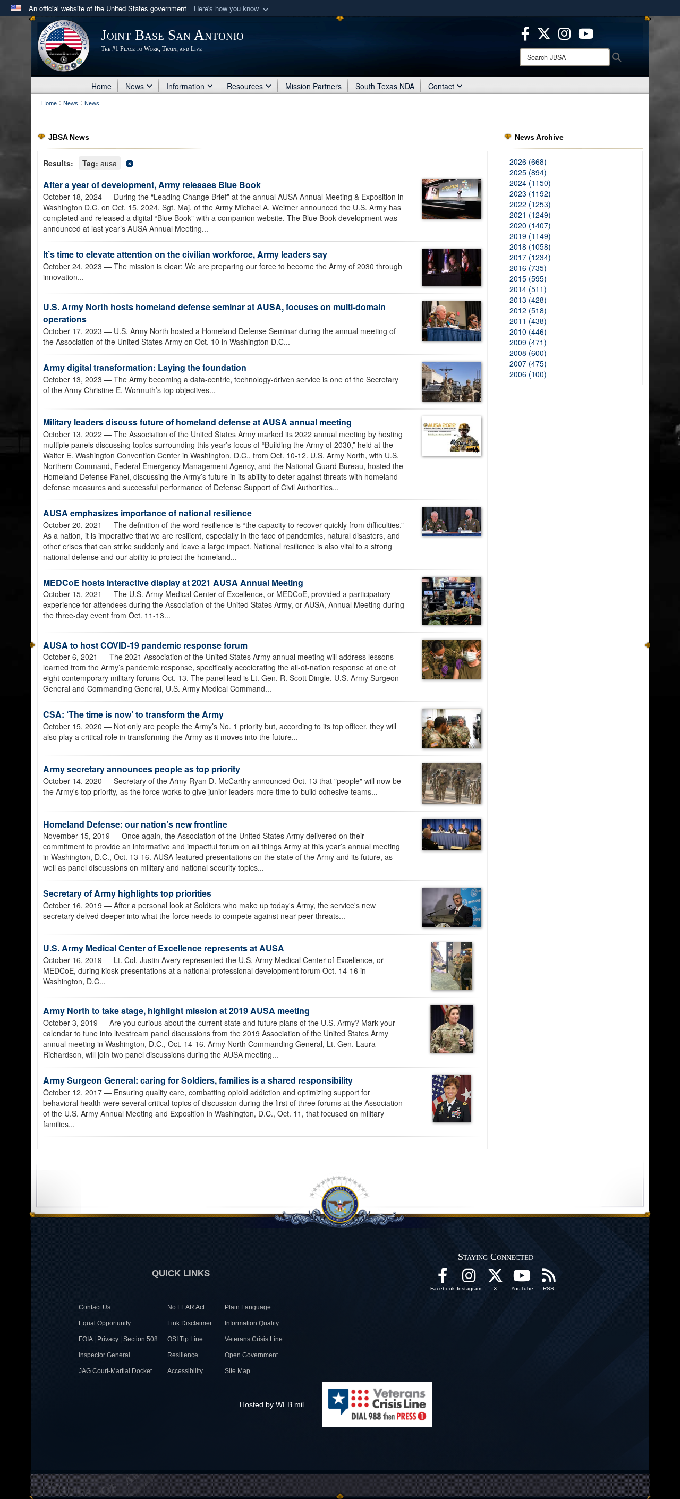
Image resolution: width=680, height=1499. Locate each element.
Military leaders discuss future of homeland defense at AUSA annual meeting (197, 422)
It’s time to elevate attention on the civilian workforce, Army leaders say (185, 254)
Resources (245, 86)
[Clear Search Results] (262, 162)
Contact (441, 86)
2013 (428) (528, 299)
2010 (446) (528, 331)
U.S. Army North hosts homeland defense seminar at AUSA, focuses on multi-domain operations (214, 313)
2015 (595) (528, 278)
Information (185, 86)
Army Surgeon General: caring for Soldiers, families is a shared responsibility (198, 1080)
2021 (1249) (530, 214)
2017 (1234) (530, 257)
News (134, 86)
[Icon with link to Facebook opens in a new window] (525, 32)
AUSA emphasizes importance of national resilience (147, 513)
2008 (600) (528, 352)
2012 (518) (528, 310)
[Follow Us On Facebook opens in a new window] (442, 1278)
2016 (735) (528, 267)
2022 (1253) (530, 204)
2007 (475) (528, 363)
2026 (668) (528, 161)
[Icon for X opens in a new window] (544, 32)
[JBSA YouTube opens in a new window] (585, 32)
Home (101, 86)
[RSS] (549, 1278)
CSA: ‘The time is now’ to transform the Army (133, 714)
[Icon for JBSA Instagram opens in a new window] (564, 32)
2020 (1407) (530, 225)
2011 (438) (528, 321)
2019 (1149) (530, 236)
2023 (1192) (530, 193)
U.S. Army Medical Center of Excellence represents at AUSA (163, 948)
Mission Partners (313, 86)
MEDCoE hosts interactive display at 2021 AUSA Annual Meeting (173, 582)
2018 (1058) (530, 246)
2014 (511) (528, 289)
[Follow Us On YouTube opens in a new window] (522, 1278)
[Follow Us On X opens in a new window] (495, 1278)
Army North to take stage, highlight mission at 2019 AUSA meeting (176, 1010)
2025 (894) (528, 172)
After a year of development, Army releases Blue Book (152, 184)
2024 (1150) (530, 182)
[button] (232, 8)
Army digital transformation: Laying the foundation (144, 367)
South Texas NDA (384, 86)
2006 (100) (528, 374)
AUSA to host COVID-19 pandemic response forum (145, 645)
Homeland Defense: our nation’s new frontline (135, 824)
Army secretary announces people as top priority (141, 769)
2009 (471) (528, 342)
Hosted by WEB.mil (272, 1404)
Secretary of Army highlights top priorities (127, 893)
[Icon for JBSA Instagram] (469, 1278)
